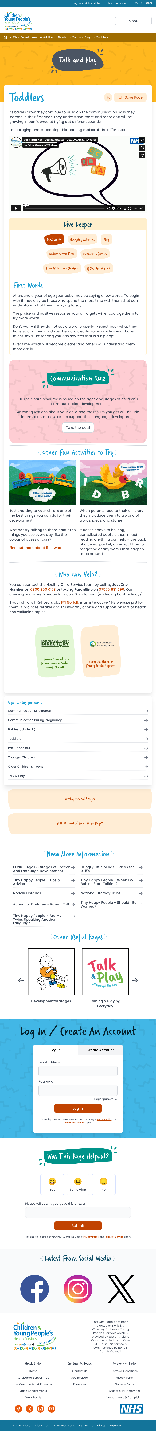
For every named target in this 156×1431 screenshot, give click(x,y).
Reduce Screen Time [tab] (61, 254)
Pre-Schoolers (19, 748)
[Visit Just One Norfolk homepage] (28, 21)
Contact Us (79, 1371)
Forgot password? (106, 1099)
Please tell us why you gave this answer (55, 1203)
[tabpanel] (78, 314)
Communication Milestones (29, 711)
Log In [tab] (56, 1049)
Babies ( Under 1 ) (21, 730)
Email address (49, 1062)
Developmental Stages (79, 799)
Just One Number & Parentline (33, 1384)
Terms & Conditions (124, 1371)
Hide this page (116, 3)
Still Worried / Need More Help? (80, 823)
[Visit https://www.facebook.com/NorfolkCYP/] (34, 1289)
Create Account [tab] (100, 1049)
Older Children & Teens (26, 767)
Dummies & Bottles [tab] (95, 254)
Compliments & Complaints (124, 1397)
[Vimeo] (51, 1409)
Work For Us (33, 1397)
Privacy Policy (104, 1119)
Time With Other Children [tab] (62, 268)
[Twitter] (29, 1409)
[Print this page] (108, 97)
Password (45, 1081)
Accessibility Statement (124, 1390)
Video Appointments (33, 1390)
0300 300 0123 (142, 3)
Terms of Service (74, 1122)
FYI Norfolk (70, 602)
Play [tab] (106, 239)
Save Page (133, 97)
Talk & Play (16, 776)
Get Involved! (80, 1377)
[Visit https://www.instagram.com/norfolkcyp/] (78, 1289)
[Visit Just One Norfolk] (131, 1409)
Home (33, 1371)
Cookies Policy (124, 1384)
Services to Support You (33, 1377)
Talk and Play (81, 37)
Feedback (79, 1384)
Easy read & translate (86, 3)
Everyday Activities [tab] (82, 239)
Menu (133, 20)
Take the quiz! (78, 427)
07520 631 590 (111, 589)
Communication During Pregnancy (35, 720)
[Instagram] (40, 1409)
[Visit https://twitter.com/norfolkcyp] (121, 1289)
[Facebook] (18, 1409)
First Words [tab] (54, 239)
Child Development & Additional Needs (39, 37)
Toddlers (14, 739)
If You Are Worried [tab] (98, 268)
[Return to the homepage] (5, 37)
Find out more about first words (37, 547)
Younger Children (21, 757)
